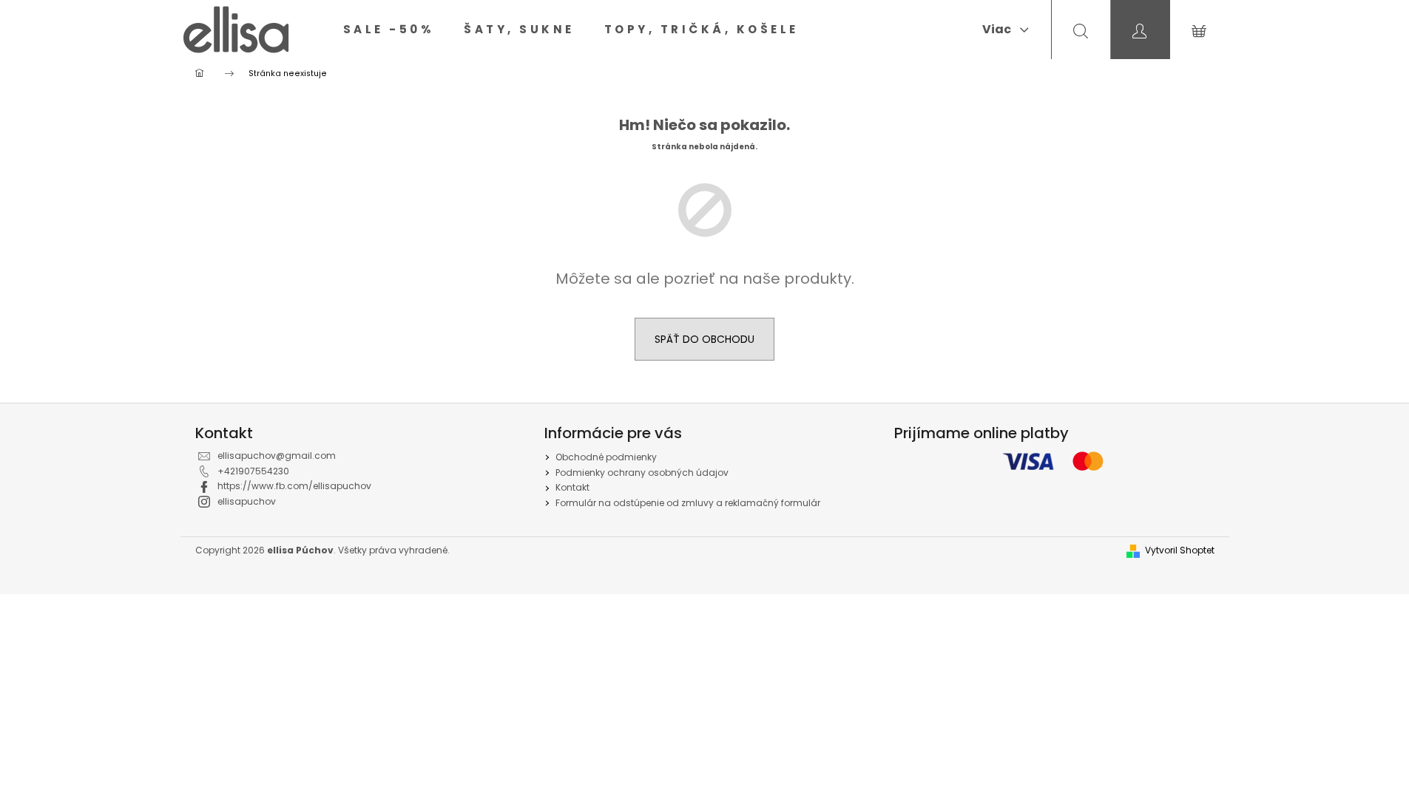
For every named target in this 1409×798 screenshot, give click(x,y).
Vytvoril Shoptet (1179, 550)
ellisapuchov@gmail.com (276, 455)
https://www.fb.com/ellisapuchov (294, 486)
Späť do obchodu (704, 339)
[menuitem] (389, 29)
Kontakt (572, 487)
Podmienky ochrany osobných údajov (642, 472)
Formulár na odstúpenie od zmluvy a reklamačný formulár (687, 503)
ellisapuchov (246, 501)
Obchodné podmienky (606, 457)
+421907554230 (253, 471)
